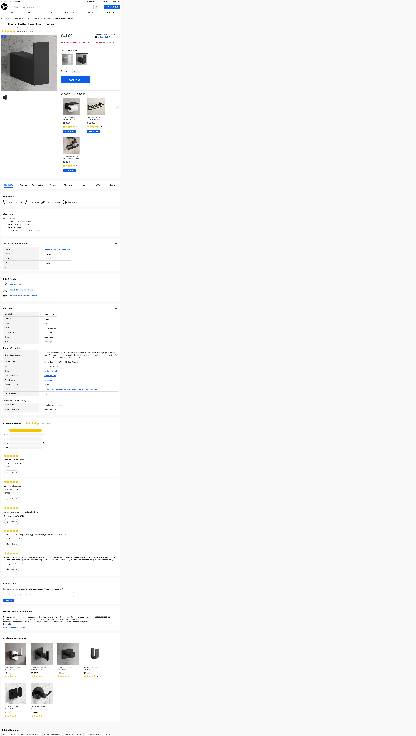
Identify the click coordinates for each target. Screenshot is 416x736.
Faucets (110, 12)
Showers (51, 12)
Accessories (70, 12)
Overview (23, 185)
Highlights (8, 185)
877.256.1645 (115, 2)
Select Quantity (83, 71)
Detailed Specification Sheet (21, 290)
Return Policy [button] (104, 37)
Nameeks (48, 380)
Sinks (11, 12)
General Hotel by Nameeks (19, 28)
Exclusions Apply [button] (109, 42)
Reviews (82, 185)
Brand (112, 185)
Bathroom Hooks (51, 371)
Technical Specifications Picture (57, 249)
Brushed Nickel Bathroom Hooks (99, 735)
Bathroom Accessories (53, 389)
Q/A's (98, 185)
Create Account (15, 2)
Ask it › (8, 600)
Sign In (3, 2)
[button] (67, 59)
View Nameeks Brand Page (14, 627)
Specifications (38, 185)
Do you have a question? (10, 190)
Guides (53, 185)
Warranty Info (15, 284)
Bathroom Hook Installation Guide (23, 295)
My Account (91, 2)
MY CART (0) (112, 7)
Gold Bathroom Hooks (73, 735)
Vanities (31, 12)
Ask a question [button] (31, 31)
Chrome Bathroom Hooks (29, 735)
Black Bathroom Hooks (88, 389)
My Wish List (104, 1)
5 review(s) (19, 31)
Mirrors (90, 12)
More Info (68, 185)
